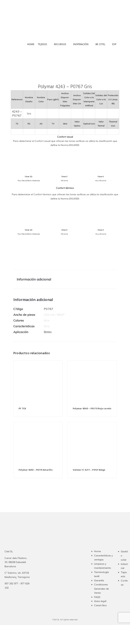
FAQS (97, 597)
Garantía (99, 580)
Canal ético (100, 605)
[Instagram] (54, 574)
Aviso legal (100, 601)
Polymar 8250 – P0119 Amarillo (35, 470)
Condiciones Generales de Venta (101, 588)
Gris (46, 320)
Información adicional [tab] (34, 279)
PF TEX (22, 409)
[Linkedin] (67, 574)
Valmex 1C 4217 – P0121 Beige (89, 470)
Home (97, 551)
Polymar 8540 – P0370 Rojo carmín (92, 409)
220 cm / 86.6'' (54, 315)
